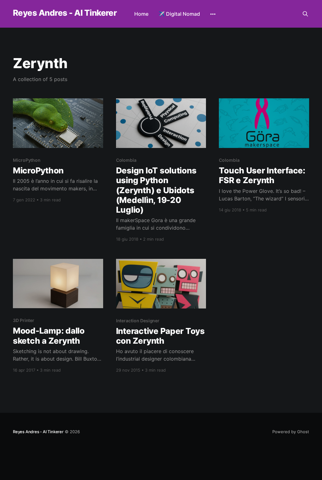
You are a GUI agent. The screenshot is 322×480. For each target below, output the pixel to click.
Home (141, 14)
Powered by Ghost (290, 431)
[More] (213, 14)
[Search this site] (305, 14)
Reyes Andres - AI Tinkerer (65, 13)
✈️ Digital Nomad (179, 14)
